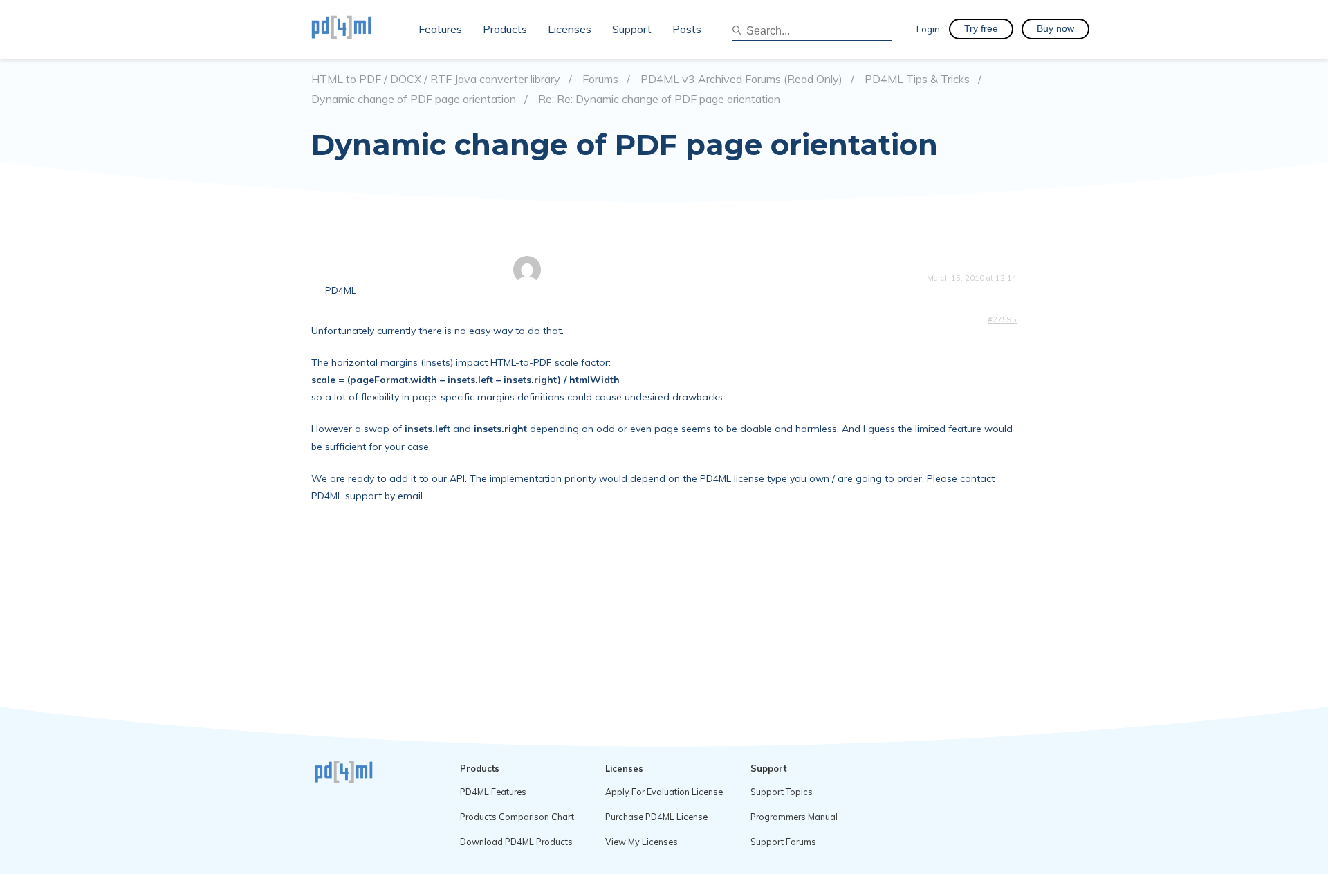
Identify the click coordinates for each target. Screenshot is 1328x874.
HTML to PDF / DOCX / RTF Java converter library (435, 79)
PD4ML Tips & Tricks (917, 79)
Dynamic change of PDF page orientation (413, 99)
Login (928, 29)
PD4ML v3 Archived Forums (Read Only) (741, 79)
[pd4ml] (356, 29)
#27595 (1002, 319)
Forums (600, 79)
